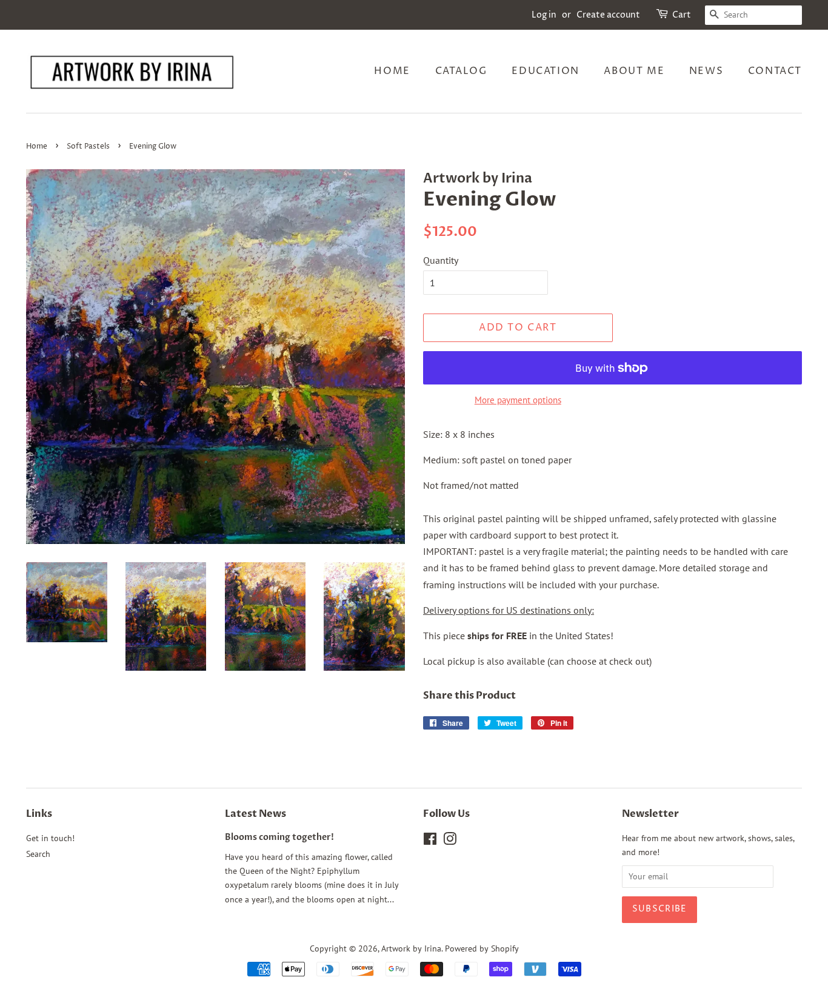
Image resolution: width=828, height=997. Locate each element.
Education (545, 71)
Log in (544, 15)
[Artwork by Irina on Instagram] (449, 841)
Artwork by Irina (411, 948)
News (706, 71)
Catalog (461, 71)
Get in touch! (50, 838)
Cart (681, 15)
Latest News (255, 814)
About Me (634, 71)
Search (38, 853)
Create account (608, 15)
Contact (775, 71)
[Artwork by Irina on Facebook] (430, 841)
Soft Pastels (88, 146)
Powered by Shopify (482, 948)
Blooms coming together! (279, 837)
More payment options (518, 400)
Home (392, 71)
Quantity (440, 260)
